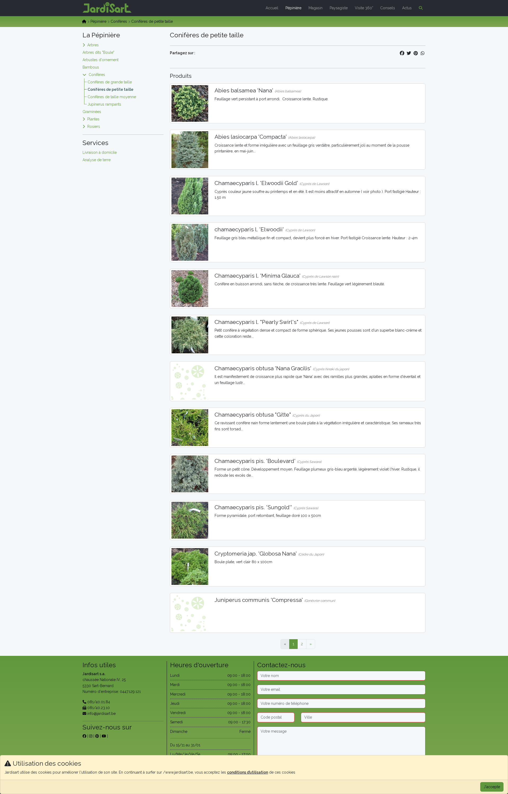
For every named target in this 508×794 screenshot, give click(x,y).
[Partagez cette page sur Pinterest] (416, 53)
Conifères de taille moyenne (112, 97)
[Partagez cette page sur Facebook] (402, 53)
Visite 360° (364, 8)
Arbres (93, 45)
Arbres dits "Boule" (98, 52)
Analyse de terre (97, 160)
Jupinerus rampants (104, 104)
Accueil (272, 8)
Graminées (92, 112)
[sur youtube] (104, 736)
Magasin (316, 8)
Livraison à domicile (100, 152)
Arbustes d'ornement (101, 60)
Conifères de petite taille (110, 89)
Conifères (119, 21)
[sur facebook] (84, 736)
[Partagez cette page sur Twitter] (409, 53)
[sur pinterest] (97, 736)
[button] (420, 8)
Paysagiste (339, 8)
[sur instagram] (90, 736)
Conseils (387, 8)
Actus (407, 8)
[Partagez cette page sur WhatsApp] (422, 53)
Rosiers (93, 126)
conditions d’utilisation (247, 772)
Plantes (93, 119)
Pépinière (293, 8)
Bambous (91, 67)
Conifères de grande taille (110, 82)
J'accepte (492, 787)
